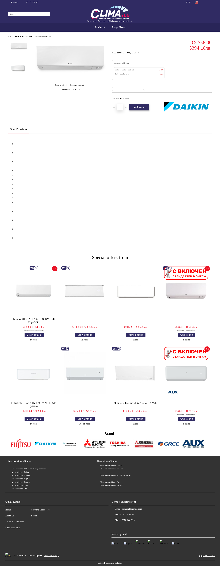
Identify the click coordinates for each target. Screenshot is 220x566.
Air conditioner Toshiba (21, 475)
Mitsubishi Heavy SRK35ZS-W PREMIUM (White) (33, 405)
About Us (9, 516)
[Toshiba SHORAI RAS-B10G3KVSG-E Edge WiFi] (34, 291)
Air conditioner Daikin (43, 36)
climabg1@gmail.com (132, 509)
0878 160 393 (128, 520)
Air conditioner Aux (19, 489)
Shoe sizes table (12, 528)
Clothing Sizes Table (40, 510)
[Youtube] (120, 526)
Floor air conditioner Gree (110, 482)
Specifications (18, 129)
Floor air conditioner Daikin (111, 466)
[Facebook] (205, 2)
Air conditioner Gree (20, 485)
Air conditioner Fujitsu (20, 479)
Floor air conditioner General (111, 485)
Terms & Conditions (14, 522)
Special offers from (110, 257)
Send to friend (60, 85)
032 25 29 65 (32, 2)
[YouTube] (210, 2)
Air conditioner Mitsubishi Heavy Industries (29, 469)
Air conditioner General (21, 482)
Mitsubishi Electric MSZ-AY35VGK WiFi (135, 403)
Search (34, 516)
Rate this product (77, 85)
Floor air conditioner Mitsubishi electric (115, 475)
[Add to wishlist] (209, 99)
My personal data (207, 556)
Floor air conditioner (107, 461)
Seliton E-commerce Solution (110, 563)
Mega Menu (118, 27)
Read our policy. (51, 556)
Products (100, 27)
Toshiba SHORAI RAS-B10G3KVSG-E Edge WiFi (34, 321)
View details (34, 335)
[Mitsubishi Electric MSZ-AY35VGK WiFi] (135, 373)
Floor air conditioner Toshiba (111, 469)
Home (10, 36)
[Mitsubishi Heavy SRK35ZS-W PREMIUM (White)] (34, 373)
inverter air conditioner (23, 36)
